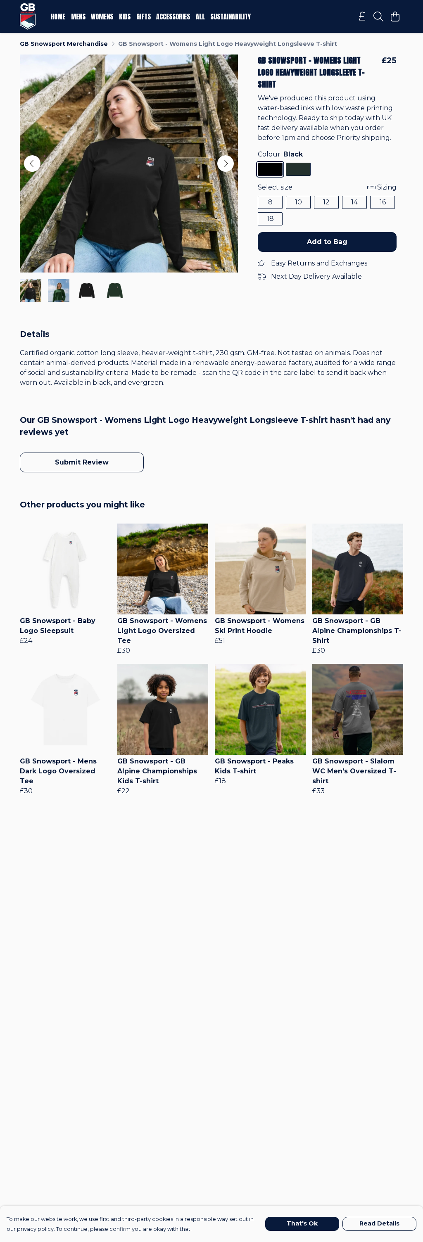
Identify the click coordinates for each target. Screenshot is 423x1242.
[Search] (378, 16)
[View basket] (395, 16)
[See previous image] (32, 163)
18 (270, 219)
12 (326, 202)
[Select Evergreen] (298, 169)
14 (354, 202)
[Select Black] (270, 169)
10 (298, 202)
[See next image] (225, 163)
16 (383, 202)
